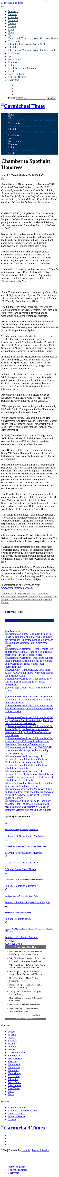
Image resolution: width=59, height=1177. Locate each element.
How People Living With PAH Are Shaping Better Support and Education (26, 972)
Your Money (51, 38)
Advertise (13, 17)
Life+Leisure (14, 50)
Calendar (12, 14)
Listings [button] (12, 65)
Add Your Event (13, 943)
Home (11, 32)
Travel (51, 50)
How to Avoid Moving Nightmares (24, 1004)
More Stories (36, 1015)
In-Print (12, 1034)
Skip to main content (12, 2)
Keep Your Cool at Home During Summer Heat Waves (23, 979)
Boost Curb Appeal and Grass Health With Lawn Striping (25, 986)
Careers (12, 23)
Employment (25, 44)
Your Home (27, 38)
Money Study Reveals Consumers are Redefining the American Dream (25, 953)
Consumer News (30, 50)
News (11, 1037)
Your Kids (39, 38)
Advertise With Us (17, 1107)
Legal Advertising (17, 68)
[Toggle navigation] (2, 6)
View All (9, 940)
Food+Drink (14, 59)
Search (11, 97)
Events (11, 71)
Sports (11, 56)
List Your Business (17, 77)
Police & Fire (40, 44)
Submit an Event (16, 74)
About (11, 29)
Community (8, 593)
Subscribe (13, 20)
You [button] (10, 35)
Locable (25, 1150)
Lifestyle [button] (12, 47)
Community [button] (14, 41)
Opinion (12, 1046)
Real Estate (14, 53)
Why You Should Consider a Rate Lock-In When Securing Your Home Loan (27, 959)
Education (13, 44)
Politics (44, 50)
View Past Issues (12, 631)
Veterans (12, 62)
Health (11, 1043)
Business (12, 1040)
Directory (13, 11)
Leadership (45, 596)
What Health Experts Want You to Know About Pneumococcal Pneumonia (27, 966)
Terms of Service (16, 1116)
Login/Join (13, 80)
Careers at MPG (16, 1113)
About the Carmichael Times (23, 1110)
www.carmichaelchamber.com (17, 587)
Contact (12, 26)
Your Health (14, 38)
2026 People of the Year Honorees (29, 598)
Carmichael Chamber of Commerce (25, 595)
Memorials (32, 68)
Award (32, 593)
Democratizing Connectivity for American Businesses (23, 1010)
